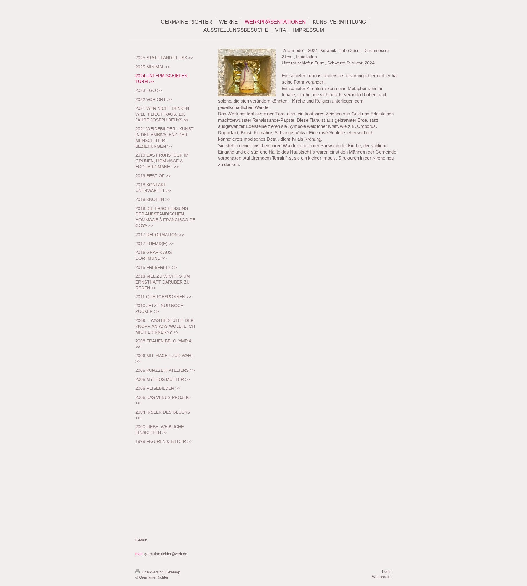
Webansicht (382, 577)
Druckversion (153, 572)
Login (387, 572)
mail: (139, 554)
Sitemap (173, 572)
